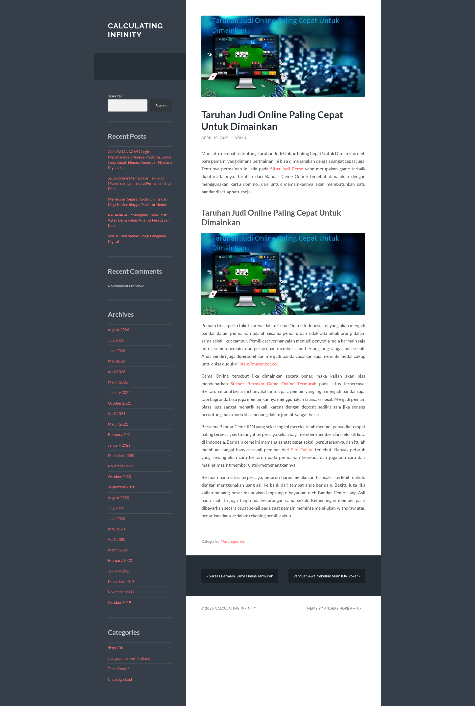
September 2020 (121, 487)
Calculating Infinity (135, 30)
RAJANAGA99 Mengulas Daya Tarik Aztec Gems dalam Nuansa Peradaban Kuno (138, 220)
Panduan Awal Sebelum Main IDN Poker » (326, 576)
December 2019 (121, 581)
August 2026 (118, 329)
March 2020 (118, 550)
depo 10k (115, 647)
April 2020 (116, 539)
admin (241, 138)
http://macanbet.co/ (258, 363)
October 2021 (119, 403)
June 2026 (116, 350)
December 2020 (121, 455)
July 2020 (116, 508)
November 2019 (121, 592)
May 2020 (116, 529)
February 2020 (120, 560)
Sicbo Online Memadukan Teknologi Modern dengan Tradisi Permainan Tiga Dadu (139, 183)
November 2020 (121, 466)
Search (115, 96)
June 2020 (116, 518)
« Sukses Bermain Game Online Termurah (239, 576)
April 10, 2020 (215, 138)
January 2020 (119, 571)
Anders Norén (338, 608)
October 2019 (119, 602)
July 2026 (116, 340)
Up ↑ (361, 608)
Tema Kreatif (118, 668)
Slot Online (302, 449)
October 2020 (119, 476)
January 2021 (119, 445)
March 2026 (118, 382)
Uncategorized (120, 679)
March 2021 (118, 424)
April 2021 (116, 413)
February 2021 (120, 434)
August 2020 (118, 497)
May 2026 (116, 361)
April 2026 (116, 371)
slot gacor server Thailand (129, 658)
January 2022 (119, 392)
